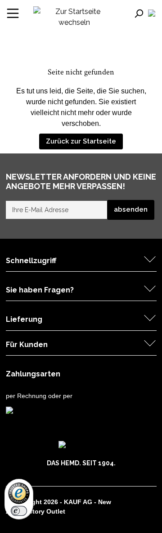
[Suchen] (140, 13)
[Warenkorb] (156, 13)
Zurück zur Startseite (81, 141)
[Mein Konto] (152, 13)
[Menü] (13, 13)
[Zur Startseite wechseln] (74, 16)
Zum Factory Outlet (35, 511)
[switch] (19, 511)
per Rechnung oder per (39, 395)
